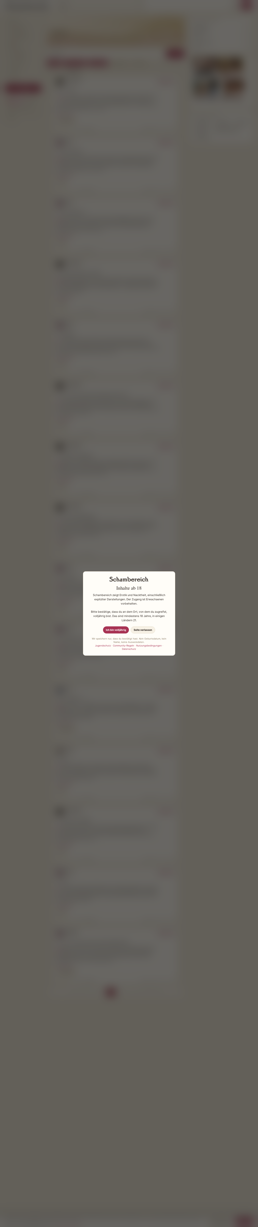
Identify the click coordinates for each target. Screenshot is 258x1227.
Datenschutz (129, 648)
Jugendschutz (103, 645)
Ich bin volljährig (116, 629)
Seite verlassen (143, 629)
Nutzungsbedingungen (149, 645)
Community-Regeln (123, 645)
